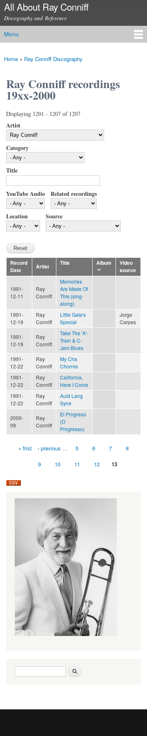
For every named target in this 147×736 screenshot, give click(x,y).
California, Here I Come (74, 381)
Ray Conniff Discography (53, 59)
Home (11, 59)
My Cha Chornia (69, 362)
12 (97, 464)
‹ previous (49, 448)
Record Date (18, 266)
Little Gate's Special (73, 318)
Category (17, 147)
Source (54, 216)
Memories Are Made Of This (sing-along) (74, 292)
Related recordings (74, 193)
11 (77, 464)
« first (25, 448)
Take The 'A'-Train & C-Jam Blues (74, 340)
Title (12, 170)
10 (57, 464)
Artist (13, 125)
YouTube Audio (25, 193)
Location (17, 216)
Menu (11, 34)
